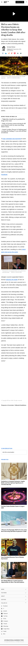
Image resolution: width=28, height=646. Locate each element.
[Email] (17, 53)
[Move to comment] (20, 53)
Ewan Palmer (12, 47)
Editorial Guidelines (20, 405)
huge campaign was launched (11, 138)
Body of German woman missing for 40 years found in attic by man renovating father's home (13, 125)
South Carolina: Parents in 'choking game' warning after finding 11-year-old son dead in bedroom (14, 131)
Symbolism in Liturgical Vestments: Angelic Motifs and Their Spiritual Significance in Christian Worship (13, 483)
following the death (12, 279)
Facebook (4, 174)
